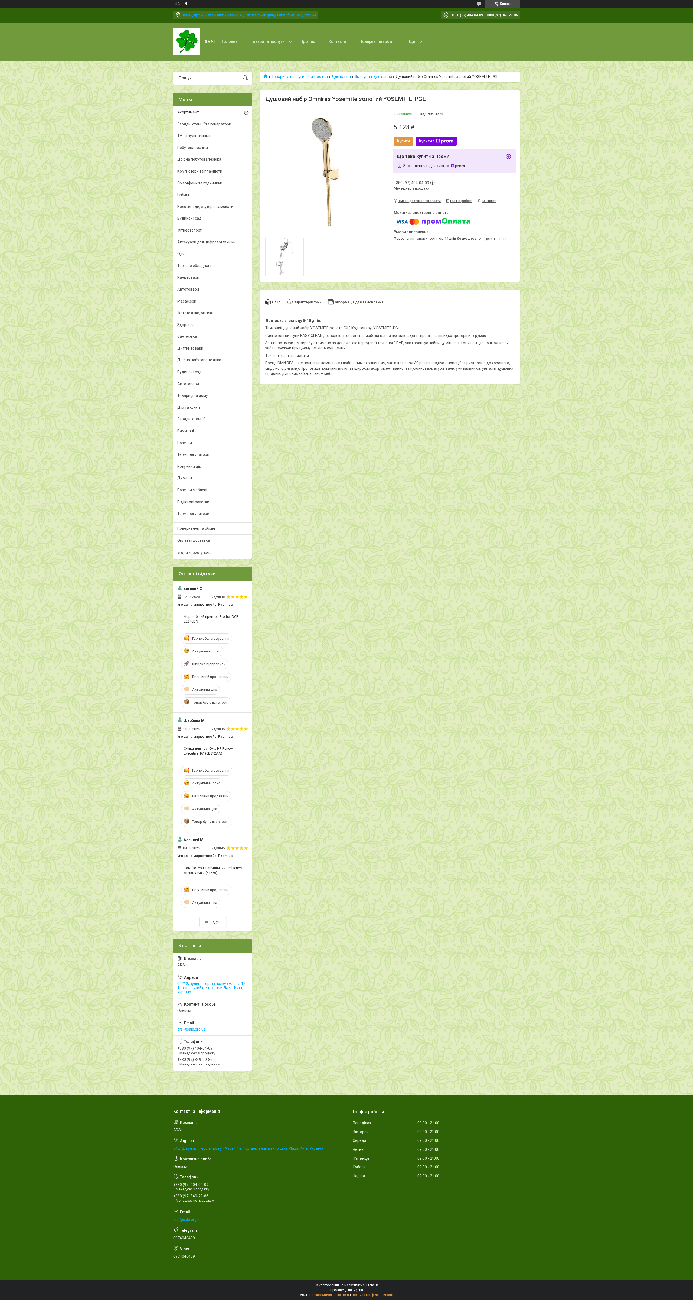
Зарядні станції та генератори (204, 124)
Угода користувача (194, 552)
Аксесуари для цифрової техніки (206, 242)
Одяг (181, 254)
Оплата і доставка (193, 540)
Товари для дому (192, 395)
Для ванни (341, 76)
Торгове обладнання (196, 266)
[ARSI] (186, 41)
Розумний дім (189, 466)
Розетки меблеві (192, 490)
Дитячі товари (190, 348)
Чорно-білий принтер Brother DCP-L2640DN (211, 619)
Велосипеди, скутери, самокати (205, 206)
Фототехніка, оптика (195, 313)
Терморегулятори (193, 454)
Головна (229, 41)
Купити (403, 141)
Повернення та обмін (196, 528)
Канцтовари (188, 277)
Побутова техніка (192, 147)
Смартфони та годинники (199, 183)
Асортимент (188, 112)
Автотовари (188, 289)
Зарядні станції (191, 419)
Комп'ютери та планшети (199, 171)
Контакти (337, 41)
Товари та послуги (268, 41)
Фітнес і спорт (189, 230)
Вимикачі (185, 431)
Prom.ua (372, 1285)
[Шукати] (245, 78)
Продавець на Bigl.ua (346, 1290)
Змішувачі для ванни (373, 76)
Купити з (426, 141)
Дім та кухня (188, 407)
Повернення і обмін (377, 41)
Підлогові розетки (193, 502)
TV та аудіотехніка (193, 136)
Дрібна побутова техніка (199, 159)
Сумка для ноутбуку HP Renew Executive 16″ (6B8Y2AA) (208, 750)
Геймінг (184, 195)
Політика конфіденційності (372, 1295)
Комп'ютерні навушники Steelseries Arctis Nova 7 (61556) (213, 870)
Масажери (186, 301)
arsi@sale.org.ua (191, 1029)
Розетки (184, 443)
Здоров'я (185, 325)
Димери (184, 478)
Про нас (307, 41)
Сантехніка (318, 76)
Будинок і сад (189, 218)
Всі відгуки (212, 922)
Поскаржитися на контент (329, 1295)
